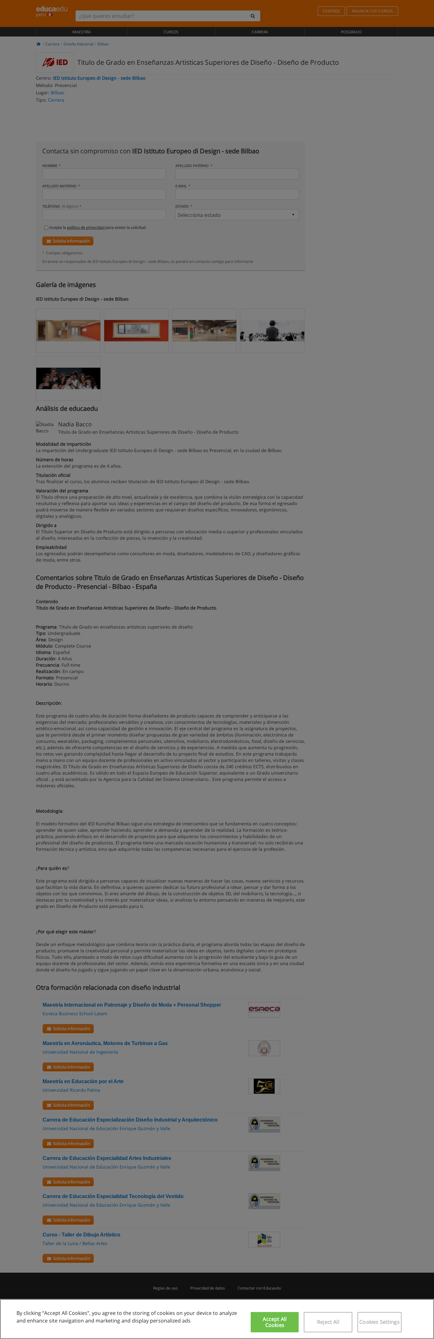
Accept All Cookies (275, 1322)
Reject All (328, 1321)
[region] (217, 1319)
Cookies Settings (379, 1321)
